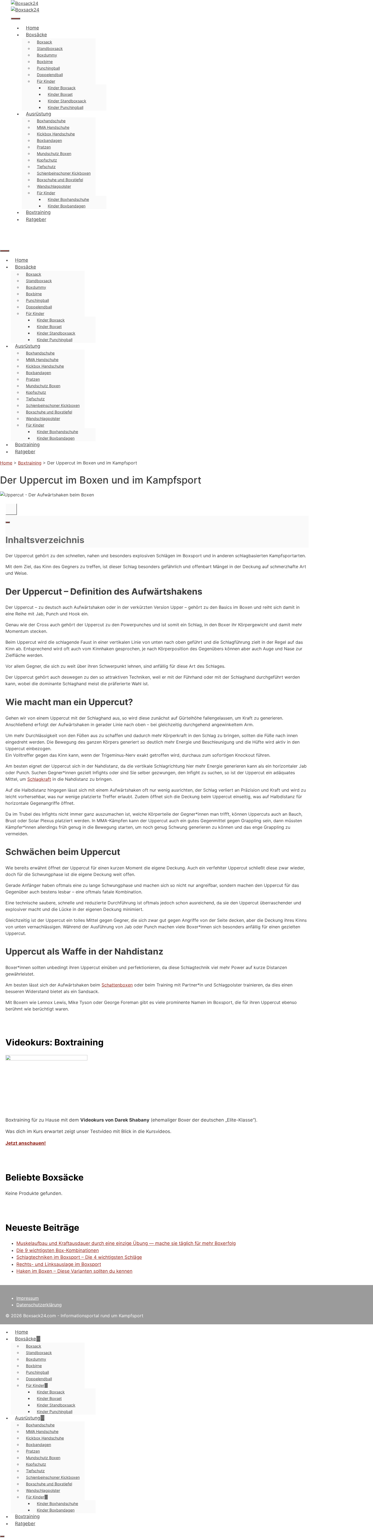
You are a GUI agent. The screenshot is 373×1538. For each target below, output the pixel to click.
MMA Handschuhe (53, 127)
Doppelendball (50, 74)
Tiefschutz (46, 166)
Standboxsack (50, 48)
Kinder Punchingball (65, 107)
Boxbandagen (49, 140)
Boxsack (44, 42)
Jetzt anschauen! (25, 1143)
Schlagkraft (39, 779)
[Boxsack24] (25, 10)
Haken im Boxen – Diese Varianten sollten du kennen (74, 1271)
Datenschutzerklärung (39, 1304)
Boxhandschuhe (51, 120)
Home (32, 28)
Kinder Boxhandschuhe (68, 199)
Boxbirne (45, 61)
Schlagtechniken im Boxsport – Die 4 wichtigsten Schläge (79, 1257)
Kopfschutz (47, 160)
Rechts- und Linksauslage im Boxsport (58, 1264)
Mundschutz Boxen (54, 153)
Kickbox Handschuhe (56, 134)
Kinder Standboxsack (67, 101)
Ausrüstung (38, 114)
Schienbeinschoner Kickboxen (64, 173)
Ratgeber (36, 219)
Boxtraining (38, 212)
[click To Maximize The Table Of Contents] (11, 509)
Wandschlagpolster (54, 186)
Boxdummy (47, 55)
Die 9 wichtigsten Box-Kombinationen (57, 1250)
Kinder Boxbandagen (66, 206)
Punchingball (48, 68)
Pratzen (44, 147)
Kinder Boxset (60, 94)
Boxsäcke (36, 34)
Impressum (27, 1298)
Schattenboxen (117, 985)
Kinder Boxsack (62, 87)
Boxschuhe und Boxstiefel (60, 179)
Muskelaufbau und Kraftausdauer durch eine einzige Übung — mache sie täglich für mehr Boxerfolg (126, 1243)
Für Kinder (46, 81)
